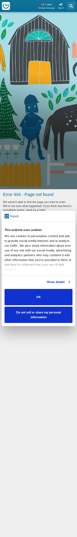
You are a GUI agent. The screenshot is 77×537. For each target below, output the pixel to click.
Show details (56, 282)
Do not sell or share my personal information (38, 315)
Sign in (61, 8)
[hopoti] (6, 6)
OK (38, 297)
